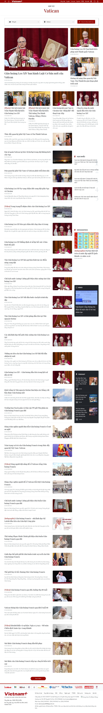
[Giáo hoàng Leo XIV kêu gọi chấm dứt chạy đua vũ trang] (62, 229)
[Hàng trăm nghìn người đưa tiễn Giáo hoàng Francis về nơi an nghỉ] (62, 431)
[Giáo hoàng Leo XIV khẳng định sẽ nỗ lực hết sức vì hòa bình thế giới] (62, 247)
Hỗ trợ (61, 693)
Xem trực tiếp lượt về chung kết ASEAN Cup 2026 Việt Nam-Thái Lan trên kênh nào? (85, 180)
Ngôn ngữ (67, 693)
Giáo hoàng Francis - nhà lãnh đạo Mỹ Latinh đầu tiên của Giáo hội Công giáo (25, 519)
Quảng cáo (88, 693)
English (68, 1)
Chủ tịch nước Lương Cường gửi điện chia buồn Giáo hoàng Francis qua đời (25, 501)
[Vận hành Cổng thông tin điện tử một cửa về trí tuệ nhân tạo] (86, 297)
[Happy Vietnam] (42, 687)
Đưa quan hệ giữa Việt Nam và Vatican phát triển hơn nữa (26, 170)
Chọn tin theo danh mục (87, 22)
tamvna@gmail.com (71, 699)
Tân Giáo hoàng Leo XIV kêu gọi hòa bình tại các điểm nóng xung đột (25, 261)
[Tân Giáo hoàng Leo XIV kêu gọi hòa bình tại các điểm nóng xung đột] (62, 265)
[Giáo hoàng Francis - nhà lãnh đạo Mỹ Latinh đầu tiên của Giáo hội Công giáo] (62, 523)
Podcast (81, 374)
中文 (82, 1)
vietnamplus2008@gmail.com (46, 704)
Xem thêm (38, 678)
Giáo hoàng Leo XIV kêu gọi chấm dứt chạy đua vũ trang (26, 224)
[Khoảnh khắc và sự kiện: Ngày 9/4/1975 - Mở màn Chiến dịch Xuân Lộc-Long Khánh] (62, 630)
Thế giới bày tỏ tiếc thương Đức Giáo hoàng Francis (24, 572)
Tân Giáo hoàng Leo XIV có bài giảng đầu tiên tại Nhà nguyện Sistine (25, 317)
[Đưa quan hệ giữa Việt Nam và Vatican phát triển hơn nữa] (62, 175)
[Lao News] (29, 687)
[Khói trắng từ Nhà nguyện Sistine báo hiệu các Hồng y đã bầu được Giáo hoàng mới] (62, 395)
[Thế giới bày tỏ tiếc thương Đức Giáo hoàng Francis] (62, 577)
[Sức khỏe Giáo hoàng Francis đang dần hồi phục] (62, 648)
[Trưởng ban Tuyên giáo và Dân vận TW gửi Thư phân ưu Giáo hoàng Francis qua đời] (62, 413)
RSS (56, 693)
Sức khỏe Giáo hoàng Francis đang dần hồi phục (23, 643)
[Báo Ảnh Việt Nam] (89, 687)
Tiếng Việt (62, 1)
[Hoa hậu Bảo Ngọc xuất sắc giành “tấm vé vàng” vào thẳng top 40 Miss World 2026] (93, 381)
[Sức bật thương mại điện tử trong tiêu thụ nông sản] (93, 398)
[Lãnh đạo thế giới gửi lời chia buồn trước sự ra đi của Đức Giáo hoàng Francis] (62, 559)
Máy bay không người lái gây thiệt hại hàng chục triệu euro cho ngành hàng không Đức (81, 412)
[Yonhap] (54, 687)
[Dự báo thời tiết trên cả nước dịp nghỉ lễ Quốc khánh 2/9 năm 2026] (86, 240)
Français (73, 1)
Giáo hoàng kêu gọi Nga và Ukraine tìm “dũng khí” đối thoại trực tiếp (63, 110)
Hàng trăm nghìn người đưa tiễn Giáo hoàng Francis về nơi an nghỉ (27, 427)
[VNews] (97, 687)
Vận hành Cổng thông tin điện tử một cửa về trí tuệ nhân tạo (86, 309)
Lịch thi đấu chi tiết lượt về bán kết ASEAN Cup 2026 (84, 188)
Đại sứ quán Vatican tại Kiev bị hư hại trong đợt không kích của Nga (27, 153)
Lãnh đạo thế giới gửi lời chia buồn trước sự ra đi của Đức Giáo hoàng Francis (27, 555)
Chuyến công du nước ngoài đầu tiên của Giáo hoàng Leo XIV (86, 110)
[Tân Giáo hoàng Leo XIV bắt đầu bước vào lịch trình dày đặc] (62, 302)
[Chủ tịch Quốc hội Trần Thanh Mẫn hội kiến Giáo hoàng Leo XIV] (15, 98)
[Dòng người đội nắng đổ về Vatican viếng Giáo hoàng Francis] (62, 469)
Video (80, 287)
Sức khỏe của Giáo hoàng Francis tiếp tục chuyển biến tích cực (27, 662)
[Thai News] (34, 687)
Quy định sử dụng (48, 693)
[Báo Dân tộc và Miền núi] (6, 687)
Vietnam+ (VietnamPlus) (17, 1)
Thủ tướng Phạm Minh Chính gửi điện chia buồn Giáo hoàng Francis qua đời (25, 537)
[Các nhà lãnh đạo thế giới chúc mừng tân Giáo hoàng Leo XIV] (62, 339)
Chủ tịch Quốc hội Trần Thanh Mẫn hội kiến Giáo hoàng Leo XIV (14, 110)
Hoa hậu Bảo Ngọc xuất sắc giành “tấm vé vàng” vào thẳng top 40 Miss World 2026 (81, 382)
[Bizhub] (22, 687)
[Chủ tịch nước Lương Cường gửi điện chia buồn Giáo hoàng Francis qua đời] (62, 505)
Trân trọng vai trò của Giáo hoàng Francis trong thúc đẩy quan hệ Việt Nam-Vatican (27, 446)
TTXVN (73, 693)
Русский (87, 1)
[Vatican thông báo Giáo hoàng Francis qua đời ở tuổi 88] (62, 612)
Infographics (82, 230)
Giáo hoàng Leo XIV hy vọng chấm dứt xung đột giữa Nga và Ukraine (26, 189)
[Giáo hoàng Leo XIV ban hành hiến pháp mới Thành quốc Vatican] (84, 37)
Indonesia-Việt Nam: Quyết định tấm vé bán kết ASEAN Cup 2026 (86, 197)
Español (78, 1)
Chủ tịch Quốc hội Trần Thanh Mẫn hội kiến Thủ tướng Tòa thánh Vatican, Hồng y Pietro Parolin (39, 113)
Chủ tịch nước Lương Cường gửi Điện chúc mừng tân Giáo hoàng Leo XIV (27, 279)
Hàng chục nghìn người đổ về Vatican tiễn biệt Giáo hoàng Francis (27, 483)
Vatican (51, 11)
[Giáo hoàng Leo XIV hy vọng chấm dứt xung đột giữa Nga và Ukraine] (62, 193)
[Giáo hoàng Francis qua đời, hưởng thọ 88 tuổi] (62, 594)
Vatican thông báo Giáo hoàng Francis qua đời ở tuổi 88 (26, 607)
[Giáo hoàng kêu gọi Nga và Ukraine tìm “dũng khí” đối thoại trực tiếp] (63, 98)
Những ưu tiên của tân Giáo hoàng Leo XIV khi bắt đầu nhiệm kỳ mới (25, 354)
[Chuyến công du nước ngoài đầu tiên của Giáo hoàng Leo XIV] (88, 98)
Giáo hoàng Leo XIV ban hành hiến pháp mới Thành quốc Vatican (83, 50)
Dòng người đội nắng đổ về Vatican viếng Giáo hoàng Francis (25, 465)
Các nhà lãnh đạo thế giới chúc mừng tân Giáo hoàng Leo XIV (26, 336)
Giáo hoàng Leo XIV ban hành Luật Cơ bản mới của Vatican (33, 75)
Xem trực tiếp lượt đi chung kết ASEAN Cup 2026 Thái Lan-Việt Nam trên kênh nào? (86, 162)
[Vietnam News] (67, 687)
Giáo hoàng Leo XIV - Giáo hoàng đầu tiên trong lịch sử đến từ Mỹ (26, 373)
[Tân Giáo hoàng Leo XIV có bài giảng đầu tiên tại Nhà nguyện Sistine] (62, 321)
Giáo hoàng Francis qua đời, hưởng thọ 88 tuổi (28, 590)
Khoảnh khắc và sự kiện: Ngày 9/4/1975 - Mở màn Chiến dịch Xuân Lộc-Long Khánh (26, 626)
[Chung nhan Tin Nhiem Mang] (90, 697)
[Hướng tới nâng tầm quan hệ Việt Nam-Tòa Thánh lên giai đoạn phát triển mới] (84, 66)
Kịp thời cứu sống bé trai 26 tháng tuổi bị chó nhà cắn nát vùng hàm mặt (86, 170)
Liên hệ (94, 693)
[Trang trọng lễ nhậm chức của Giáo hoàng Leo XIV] (62, 211)
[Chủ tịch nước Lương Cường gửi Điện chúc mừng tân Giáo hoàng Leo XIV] (62, 283)
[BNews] (15, 687)
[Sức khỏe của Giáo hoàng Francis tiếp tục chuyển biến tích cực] (62, 666)
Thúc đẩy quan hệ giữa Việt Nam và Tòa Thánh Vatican (25, 134)
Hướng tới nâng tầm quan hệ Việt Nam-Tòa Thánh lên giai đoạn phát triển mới (84, 81)
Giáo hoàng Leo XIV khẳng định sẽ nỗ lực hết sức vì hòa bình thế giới (25, 243)
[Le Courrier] (78, 687)
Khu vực (51, 6)
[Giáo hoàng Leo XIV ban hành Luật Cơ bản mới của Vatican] (36, 49)
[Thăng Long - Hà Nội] (91, 1)
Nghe (80, 389)
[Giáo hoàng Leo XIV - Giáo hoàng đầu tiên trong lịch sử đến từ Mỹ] (62, 377)
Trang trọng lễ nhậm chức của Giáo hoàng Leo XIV (30, 206)
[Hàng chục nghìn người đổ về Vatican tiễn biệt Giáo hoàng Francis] (62, 487)
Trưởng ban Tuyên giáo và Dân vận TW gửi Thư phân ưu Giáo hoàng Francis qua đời (26, 409)
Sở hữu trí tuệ (38, 693)
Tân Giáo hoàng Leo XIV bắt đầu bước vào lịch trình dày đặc (26, 298)
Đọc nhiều (81, 157)
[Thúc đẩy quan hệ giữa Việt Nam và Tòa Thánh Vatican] (62, 139)
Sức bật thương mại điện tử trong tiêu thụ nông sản (81, 397)
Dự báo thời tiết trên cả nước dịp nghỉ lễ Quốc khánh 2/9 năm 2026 (86, 253)
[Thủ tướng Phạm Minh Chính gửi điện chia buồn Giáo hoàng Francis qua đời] (62, 541)
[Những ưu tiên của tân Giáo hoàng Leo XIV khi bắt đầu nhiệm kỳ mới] (62, 358)
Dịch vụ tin (80, 693)
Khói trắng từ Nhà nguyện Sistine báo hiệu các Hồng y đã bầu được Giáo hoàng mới (26, 391)
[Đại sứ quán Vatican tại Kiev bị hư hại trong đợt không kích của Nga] (62, 157)
